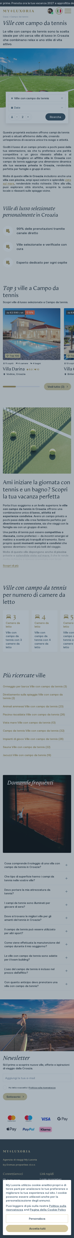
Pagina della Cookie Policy (48, 1209)
